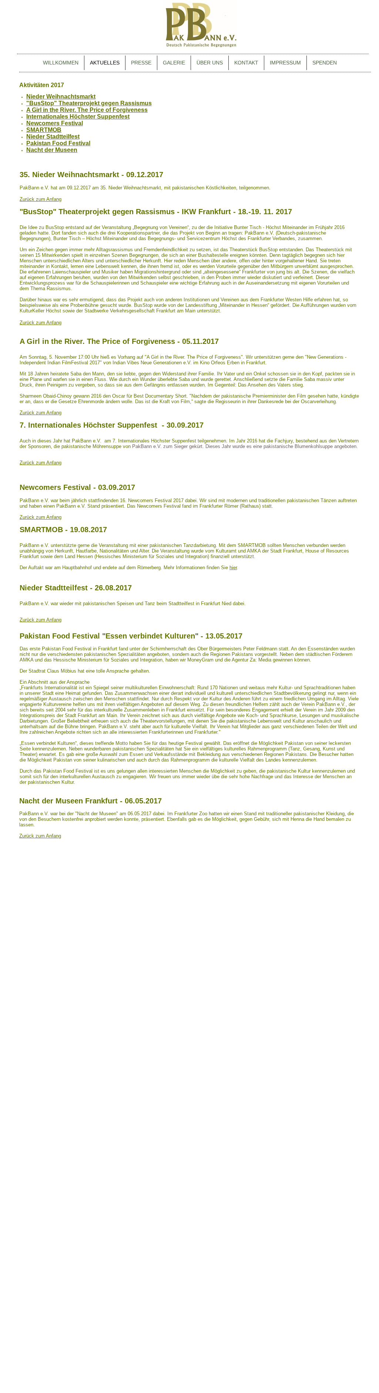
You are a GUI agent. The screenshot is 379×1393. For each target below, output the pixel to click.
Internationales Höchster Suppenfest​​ (78, 116)
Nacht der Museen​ (51, 150)
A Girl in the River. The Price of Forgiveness (87, 110)
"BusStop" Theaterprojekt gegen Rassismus (89, 103)
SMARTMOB (43, 130)
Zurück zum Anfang (40, 199)
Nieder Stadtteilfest (53, 136)
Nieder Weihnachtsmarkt (60, 96)
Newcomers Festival (54, 123)
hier (233, 567)
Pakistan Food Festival (58, 143)
